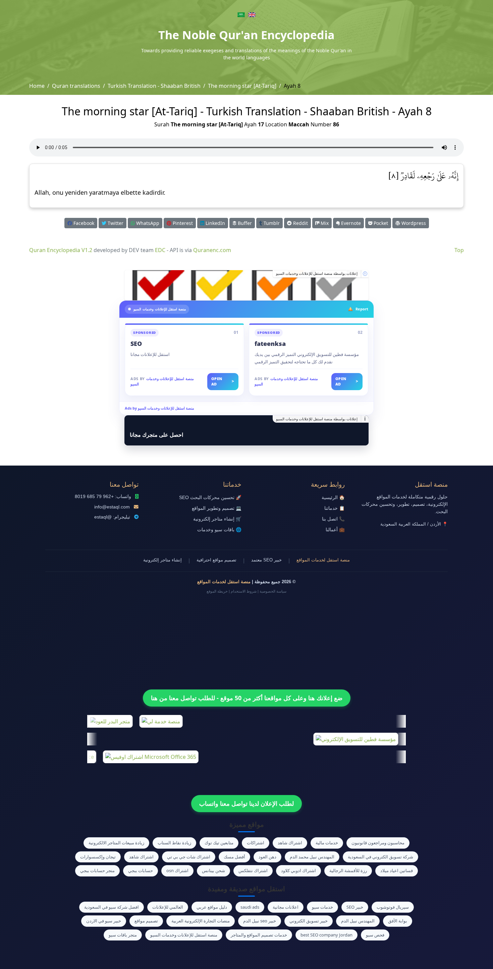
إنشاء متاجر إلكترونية (162, 559)
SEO (136, 344)
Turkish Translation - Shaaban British (154, 85)
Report (361, 308)
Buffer (244, 223)
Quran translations (76, 85)
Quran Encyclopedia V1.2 (60, 250)
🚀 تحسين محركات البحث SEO (210, 497)
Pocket (380, 223)
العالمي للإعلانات (167, 907)
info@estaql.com (112, 506)
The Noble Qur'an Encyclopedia (246, 35)
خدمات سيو (322, 907)
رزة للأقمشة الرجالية (348, 870)
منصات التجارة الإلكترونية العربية (200, 921)
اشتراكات (255, 843)
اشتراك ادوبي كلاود (298, 870)
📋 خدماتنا (334, 508)
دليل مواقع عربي (212, 907)
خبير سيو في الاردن (103, 921)
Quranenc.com (212, 250)
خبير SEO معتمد (266, 559)
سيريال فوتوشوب (393, 907)
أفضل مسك (234, 857)
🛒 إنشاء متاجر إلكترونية (217, 519)
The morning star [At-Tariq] (242, 85)
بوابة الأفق (397, 921)
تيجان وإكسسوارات (98, 857)
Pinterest (182, 223)
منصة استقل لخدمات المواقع (323, 559)
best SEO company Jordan (326, 935)
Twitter (114, 223)
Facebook (83, 223)
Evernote (350, 223)
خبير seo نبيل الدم (259, 921)
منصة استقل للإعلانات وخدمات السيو (183, 935)
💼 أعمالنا (335, 529)
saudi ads (249, 907)
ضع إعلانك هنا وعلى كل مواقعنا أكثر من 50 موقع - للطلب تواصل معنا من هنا (246, 698)
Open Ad (222, 381)
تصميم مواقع (146, 921)
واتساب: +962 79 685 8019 (103, 496)
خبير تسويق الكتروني (308, 921)
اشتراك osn (177, 870)
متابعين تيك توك (219, 843)
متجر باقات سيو (123, 935)
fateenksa (270, 344)
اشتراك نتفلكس (253, 870)
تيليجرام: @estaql (112, 517)
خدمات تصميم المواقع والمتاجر (259, 935)
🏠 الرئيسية (333, 497)
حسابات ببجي (140, 870)
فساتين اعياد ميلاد (396, 870)
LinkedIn (214, 223)
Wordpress (413, 223)
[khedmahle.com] (246, 285)
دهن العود (267, 857)
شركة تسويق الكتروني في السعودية (380, 857)
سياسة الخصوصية (273, 591)
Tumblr (271, 223)
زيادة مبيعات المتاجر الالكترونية (116, 843)
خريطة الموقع (217, 591)
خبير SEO (354, 907)
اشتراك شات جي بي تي (188, 857)
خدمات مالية (327, 843)
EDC (160, 250)
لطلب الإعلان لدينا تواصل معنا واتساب (246, 803)
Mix (324, 223)
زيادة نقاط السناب (174, 843)
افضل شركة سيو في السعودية (111, 907)
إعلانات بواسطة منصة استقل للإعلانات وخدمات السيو (317, 273)
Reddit (300, 223)
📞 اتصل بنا (333, 519)
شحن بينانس (213, 870)
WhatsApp (147, 223)
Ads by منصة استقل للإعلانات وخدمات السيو (159, 408)
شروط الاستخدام (244, 591)
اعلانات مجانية (285, 907)
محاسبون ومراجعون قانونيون (377, 843)
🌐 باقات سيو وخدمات (219, 529)
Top (459, 250)
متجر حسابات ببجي (97, 870)
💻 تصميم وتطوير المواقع (216, 508)
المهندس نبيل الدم (358, 921)
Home (37, 85)
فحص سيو (375, 935)
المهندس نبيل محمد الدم (312, 857)
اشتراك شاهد (290, 843)
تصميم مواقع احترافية (216, 559)
